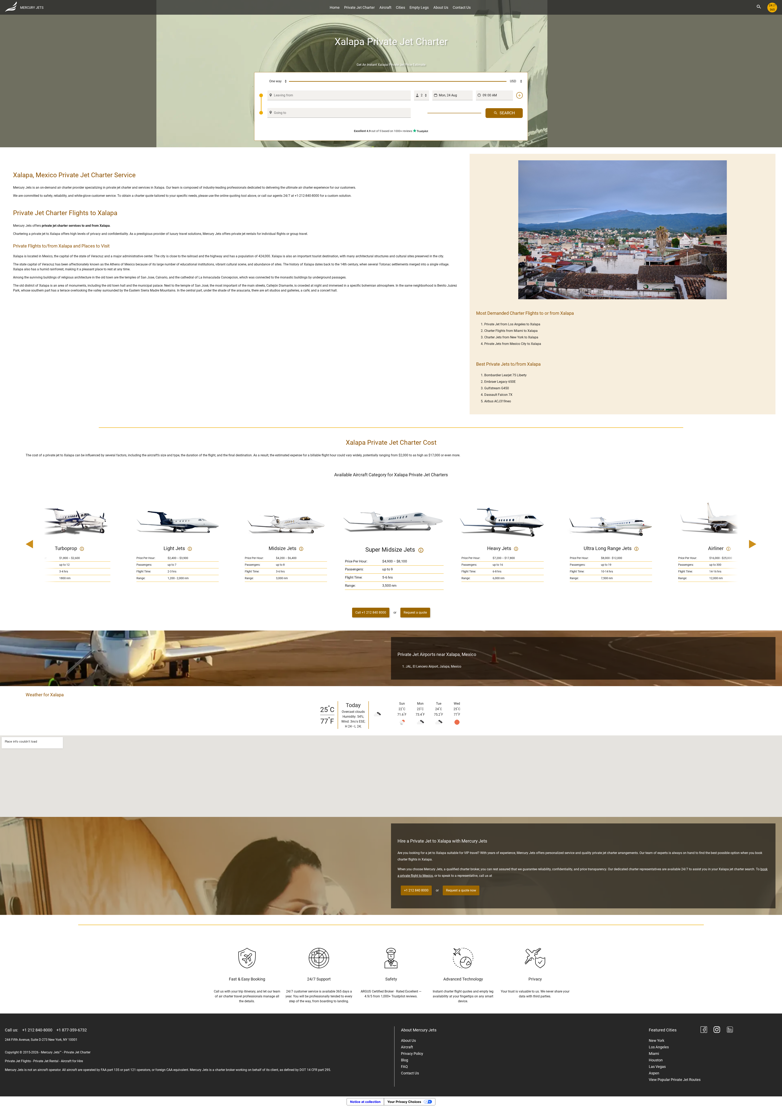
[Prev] (41, 544)
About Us (440, 7)
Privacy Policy (412, 1053)
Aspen (654, 1073)
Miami (654, 1053)
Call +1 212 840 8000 (370, 612)
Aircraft (385, 7)
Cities (400, 7)
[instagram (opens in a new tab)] (717, 1030)
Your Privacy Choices (404, 1102)
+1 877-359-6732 (71, 1030)
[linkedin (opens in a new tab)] (730, 1030)
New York (656, 1040)
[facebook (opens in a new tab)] (704, 1030)
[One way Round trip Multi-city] (274, 81)
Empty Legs (419, 7)
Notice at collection (365, 1102)
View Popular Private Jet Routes (675, 1079)
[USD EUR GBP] (514, 81)
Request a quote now (461, 890)
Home (335, 7)
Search (507, 112)
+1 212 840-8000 (37, 1030)
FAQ (404, 1066)
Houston (656, 1060)
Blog (404, 1060)
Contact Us (462, 7)
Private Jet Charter (359, 7)
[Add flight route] (519, 95)
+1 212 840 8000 (416, 890)
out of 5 (383, 131)
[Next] (741, 544)
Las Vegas (657, 1066)
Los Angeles (659, 1047)
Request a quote (415, 612)
